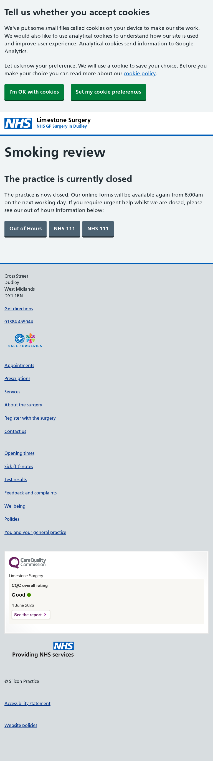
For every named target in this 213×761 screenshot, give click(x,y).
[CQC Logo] (27, 567)
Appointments (19, 365)
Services (12, 391)
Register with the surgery (30, 418)
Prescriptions (17, 378)
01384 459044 (18, 321)
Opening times (19, 453)
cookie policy (140, 73)
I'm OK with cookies (34, 92)
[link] (25, 228)
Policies (11, 519)
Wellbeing (15, 506)
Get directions (18, 308)
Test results (15, 479)
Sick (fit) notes (18, 466)
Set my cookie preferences (108, 92)
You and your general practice (35, 532)
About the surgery (23, 404)
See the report (28, 614)
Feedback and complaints (30, 493)
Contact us (15, 431)
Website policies (20, 725)
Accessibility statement (27, 703)
